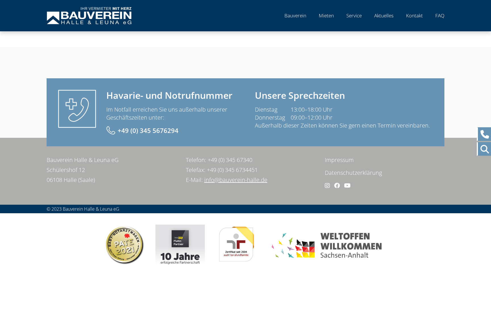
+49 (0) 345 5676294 (148, 130)
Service (354, 15)
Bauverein (295, 15)
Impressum (339, 160)
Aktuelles (384, 15)
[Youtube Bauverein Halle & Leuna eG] (347, 185)
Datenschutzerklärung (353, 173)
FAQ (439, 15)
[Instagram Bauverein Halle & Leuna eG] (327, 185)
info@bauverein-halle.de (235, 180)
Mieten (326, 15)
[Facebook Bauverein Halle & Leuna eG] (337, 185)
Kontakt (414, 15)
